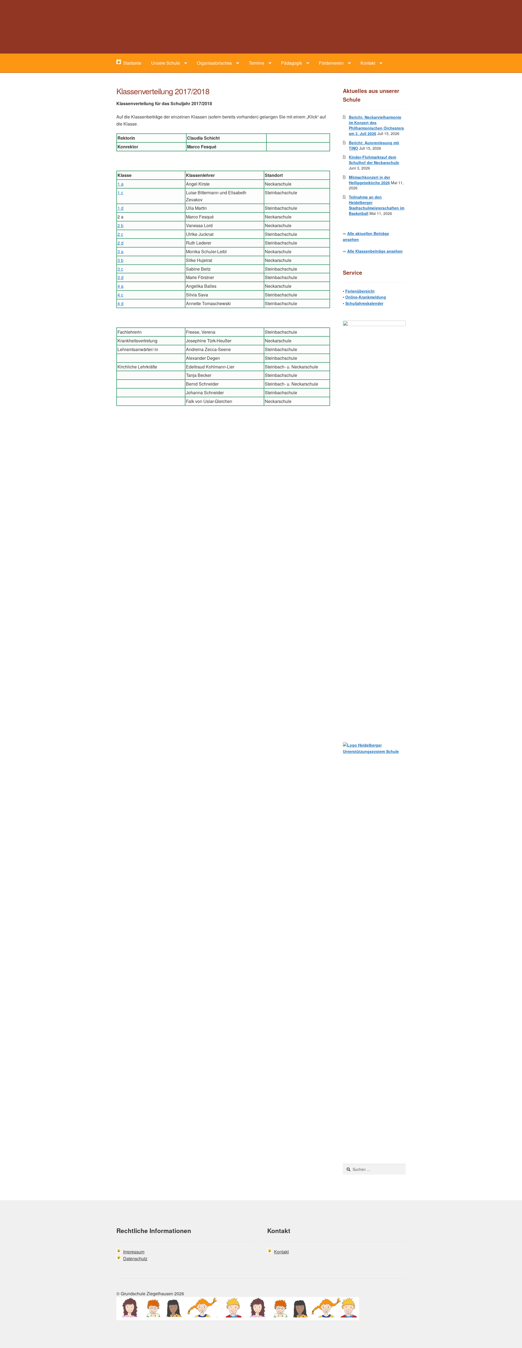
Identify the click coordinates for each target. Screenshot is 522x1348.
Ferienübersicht (360, 291)
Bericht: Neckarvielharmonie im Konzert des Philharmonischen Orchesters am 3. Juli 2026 (376, 125)
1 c (120, 192)
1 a (120, 184)
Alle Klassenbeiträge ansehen (375, 251)
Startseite (131, 63)
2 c (120, 234)
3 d (120, 277)
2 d (120, 243)
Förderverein (331, 63)
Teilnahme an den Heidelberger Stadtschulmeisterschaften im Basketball (376, 205)
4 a (120, 286)
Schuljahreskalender (364, 303)
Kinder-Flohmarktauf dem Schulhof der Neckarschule (374, 159)
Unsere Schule (165, 63)
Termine (256, 63)
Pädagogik (291, 63)
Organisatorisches (214, 63)
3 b (120, 260)
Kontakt (368, 63)
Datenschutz (135, 1258)
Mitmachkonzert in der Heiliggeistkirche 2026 (369, 179)
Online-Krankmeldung (365, 297)
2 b (120, 225)
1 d (120, 208)
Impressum (133, 1252)
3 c (120, 269)
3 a (120, 251)
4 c (120, 295)
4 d (120, 303)
